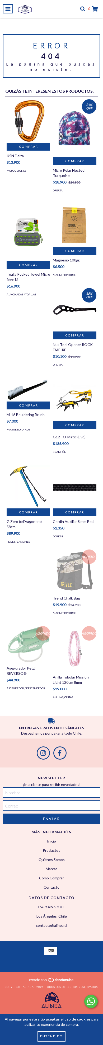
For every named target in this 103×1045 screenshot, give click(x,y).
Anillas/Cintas (63, 697)
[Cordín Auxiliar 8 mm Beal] (74, 486)
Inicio (51, 841)
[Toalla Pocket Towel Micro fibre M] (28, 232)
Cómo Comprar (51, 878)
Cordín (58, 536)
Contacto (51, 887)
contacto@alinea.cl (51, 925)
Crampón (59, 451)
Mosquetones (16, 170)
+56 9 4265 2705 (51, 907)
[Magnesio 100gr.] (74, 225)
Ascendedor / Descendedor (26, 688)
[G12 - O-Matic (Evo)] (74, 399)
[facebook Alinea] (60, 753)
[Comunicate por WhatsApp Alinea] (91, 1001)
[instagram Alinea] (43, 753)
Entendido (51, 1036)
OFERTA (58, 190)
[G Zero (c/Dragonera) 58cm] (28, 486)
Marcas (52, 868)
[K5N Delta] (28, 121)
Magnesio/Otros (64, 274)
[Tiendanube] (52, 981)
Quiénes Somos (52, 859)
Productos (51, 850)
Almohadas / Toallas (21, 294)
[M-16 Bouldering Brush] (28, 390)
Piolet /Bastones (18, 541)
